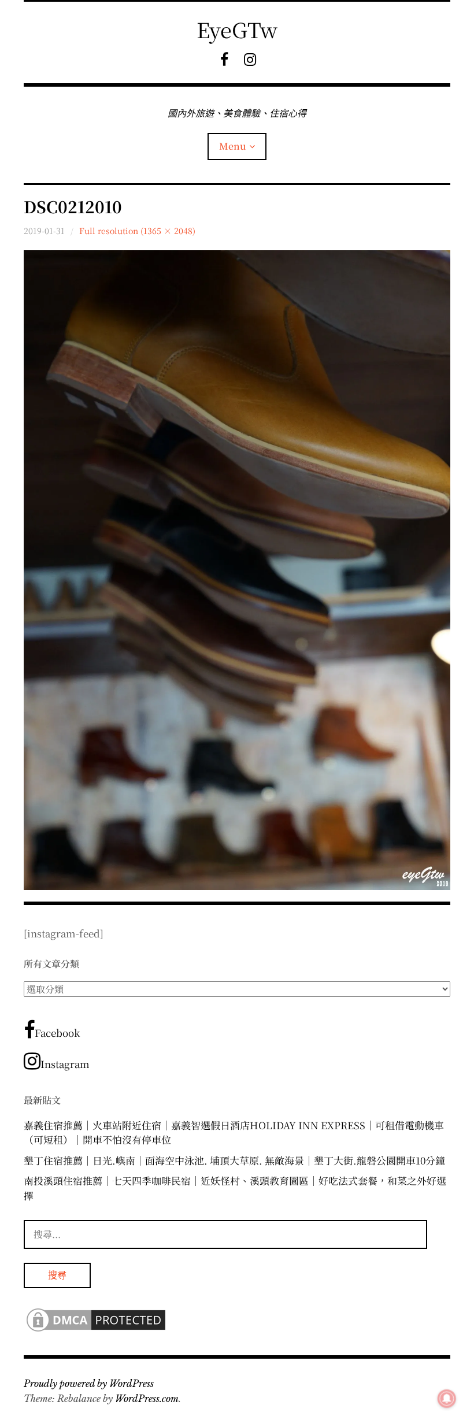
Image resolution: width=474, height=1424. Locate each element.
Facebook (57, 1032)
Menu (232, 146)
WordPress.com (147, 1398)
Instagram (65, 1063)
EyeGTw (237, 29)
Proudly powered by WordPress (89, 1383)
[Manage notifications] (447, 1398)
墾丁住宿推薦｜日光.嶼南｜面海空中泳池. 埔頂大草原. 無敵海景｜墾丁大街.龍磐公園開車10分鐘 (234, 1160)
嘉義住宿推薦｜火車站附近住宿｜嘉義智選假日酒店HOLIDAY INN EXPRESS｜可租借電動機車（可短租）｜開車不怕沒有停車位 (234, 1132)
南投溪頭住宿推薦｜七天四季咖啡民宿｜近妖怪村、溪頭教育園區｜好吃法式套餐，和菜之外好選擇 (235, 1188)
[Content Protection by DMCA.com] (96, 1330)
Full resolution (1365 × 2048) (137, 230)
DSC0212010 (73, 206)
